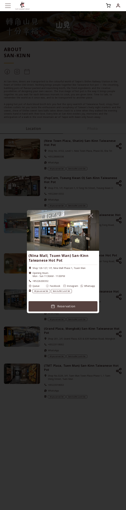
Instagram (72, 285)
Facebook (55, 285)
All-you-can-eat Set (41, 291)
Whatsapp (89, 285)
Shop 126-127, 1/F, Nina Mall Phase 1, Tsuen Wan (58, 268)
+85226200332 (40, 281)
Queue (36, 285)
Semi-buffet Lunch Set (61, 291)
